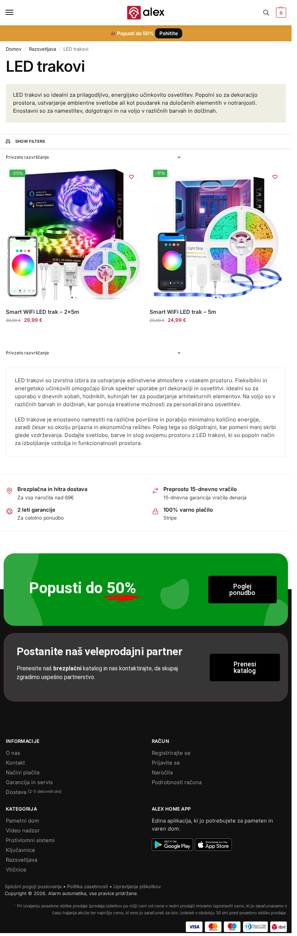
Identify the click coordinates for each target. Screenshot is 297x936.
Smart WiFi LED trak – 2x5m (42, 311)
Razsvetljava (42, 49)
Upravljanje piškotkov (137, 886)
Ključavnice (20, 850)
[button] (280, 13)
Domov (13, 49)
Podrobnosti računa (177, 782)
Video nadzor (23, 830)
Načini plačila (22, 772)
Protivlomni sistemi (30, 840)
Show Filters (30, 141)
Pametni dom (22, 821)
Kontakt (15, 763)
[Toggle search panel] (266, 12)
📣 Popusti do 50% (144, 33)
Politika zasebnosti (87, 886)
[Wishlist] (131, 176)
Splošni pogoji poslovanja (33, 886)
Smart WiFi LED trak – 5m (183, 311)
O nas (13, 753)
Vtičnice (16, 869)
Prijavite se (166, 763)
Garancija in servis (29, 782)
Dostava (34, 792)
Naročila (162, 772)
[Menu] (16, 12)
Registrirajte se (171, 753)
